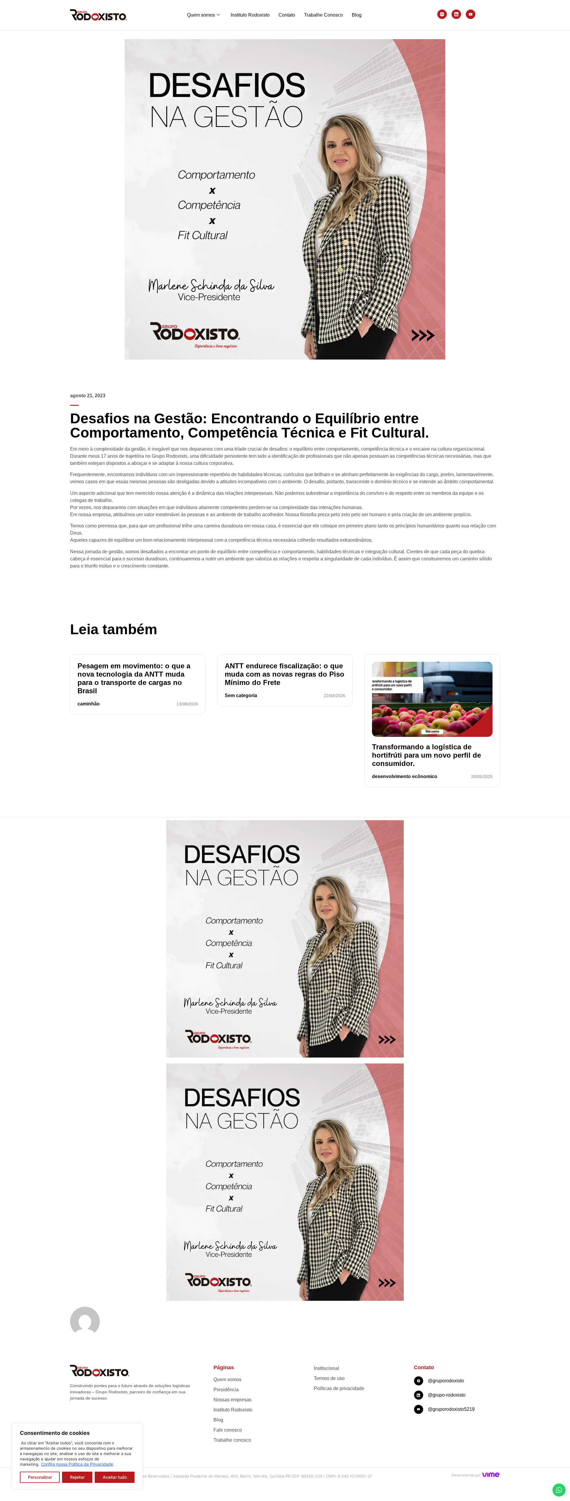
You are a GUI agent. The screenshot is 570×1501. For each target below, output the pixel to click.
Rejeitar (77, 1477)
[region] (77, 1456)
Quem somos (201, 15)
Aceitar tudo (115, 1477)
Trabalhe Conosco (323, 15)
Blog (357, 15)
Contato (286, 15)
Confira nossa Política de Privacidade (77, 1464)
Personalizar (40, 1477)
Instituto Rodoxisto (250, 15)
